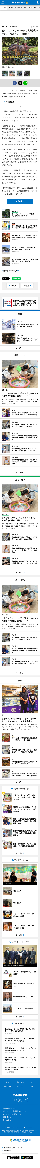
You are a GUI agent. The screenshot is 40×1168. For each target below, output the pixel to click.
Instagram (26, 1100)
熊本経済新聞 (18, 2)
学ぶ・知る (13, 26)
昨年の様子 (10, 102)
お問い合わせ (7, 1117)
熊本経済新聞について (9, 1108)
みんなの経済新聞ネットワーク (20, 1140)
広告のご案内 (7, 1120)
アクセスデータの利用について (12, 1114)
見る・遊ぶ (18, 7)
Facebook (14, 1100)
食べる (11, 7)
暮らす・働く (32, 7)
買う (25, 7)
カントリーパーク (10, 271)
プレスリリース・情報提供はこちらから (14, 1111)
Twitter (20, 1100)
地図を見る (20, 201)
